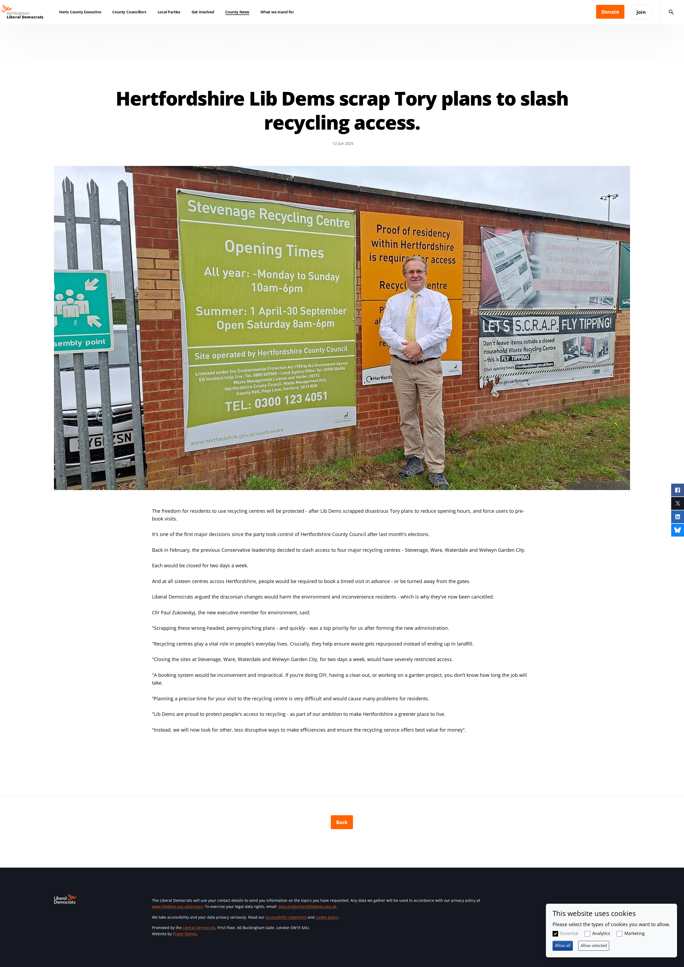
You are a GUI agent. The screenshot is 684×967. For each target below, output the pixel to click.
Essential (569, 933)
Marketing (634, 933)
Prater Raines (185, 933)
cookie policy (327, 917)
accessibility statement (286, 917)
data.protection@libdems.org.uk (307, 906)
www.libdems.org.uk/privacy (177, 906)
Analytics (601, 933)
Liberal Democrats (199, 927)
